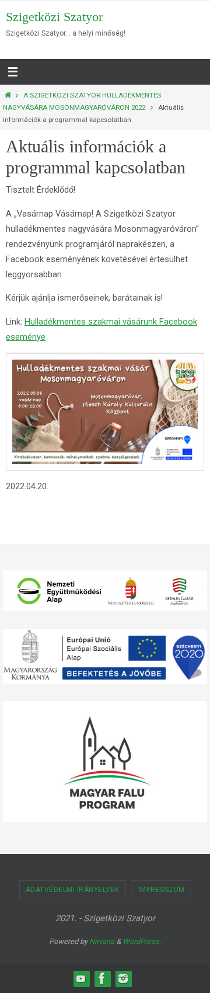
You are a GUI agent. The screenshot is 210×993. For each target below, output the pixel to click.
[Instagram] (123, 978)
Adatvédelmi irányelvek (73, 890)
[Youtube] (81, 978)
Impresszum (161, 890)
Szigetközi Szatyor (54, 16)
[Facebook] (102, 978)
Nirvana (101, 941)
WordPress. (142, 941)
